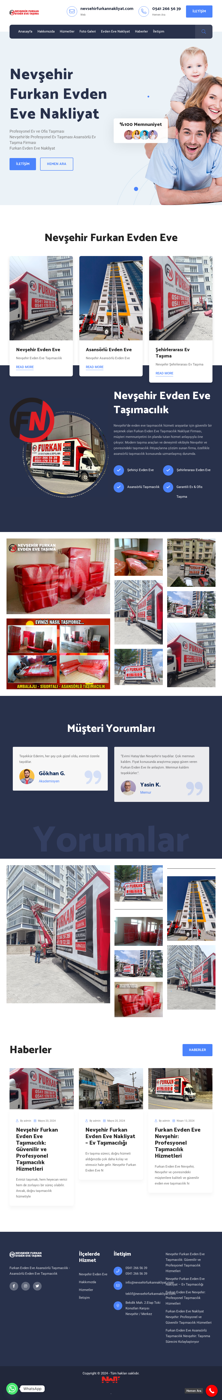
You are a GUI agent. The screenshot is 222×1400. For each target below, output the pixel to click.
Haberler (141, 31)
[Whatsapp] (12, 1389)
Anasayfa (25, 31)
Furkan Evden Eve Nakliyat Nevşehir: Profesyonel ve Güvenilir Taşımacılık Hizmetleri (189, 1317)
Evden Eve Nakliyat (115, 31)
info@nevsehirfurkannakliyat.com (150, 1282)
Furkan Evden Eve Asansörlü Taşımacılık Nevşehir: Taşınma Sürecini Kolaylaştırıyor (188, 1336)
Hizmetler (67, 31)
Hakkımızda (46, 31)
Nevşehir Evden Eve (93, 1274)
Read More (25, 367)
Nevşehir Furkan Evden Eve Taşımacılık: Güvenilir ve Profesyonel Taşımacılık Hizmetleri (37, 1149)
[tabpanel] (41, 316)
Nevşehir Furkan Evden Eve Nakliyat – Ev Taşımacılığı (110, 1136)
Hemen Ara (56, 164)
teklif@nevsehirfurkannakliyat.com (151, 1294)
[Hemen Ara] (212, 1391)
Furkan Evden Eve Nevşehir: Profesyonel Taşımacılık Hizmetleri (178, 1143)
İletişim (199, 11)
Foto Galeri (88, 31)
